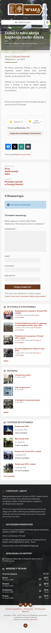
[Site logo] (25, 10)
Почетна (8, 43)
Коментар (11, 229)
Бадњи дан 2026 (22, 426)
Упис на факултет (22, 387)
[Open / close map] (47, 22)
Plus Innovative (32, 619)
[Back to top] (25, 626)
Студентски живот (23, 375)
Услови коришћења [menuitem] (13, 609)
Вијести (16, 43)
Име (7, 256)
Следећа (8, 179)
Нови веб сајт (29, 559)
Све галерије (9, 476)
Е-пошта (10, 266)
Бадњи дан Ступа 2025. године (28, 451)
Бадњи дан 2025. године (25, 464)
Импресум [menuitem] (28, 609)
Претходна (9, 166)
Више (6, 361)
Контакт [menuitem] (25, 611)
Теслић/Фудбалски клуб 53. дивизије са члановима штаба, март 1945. (31, 324)
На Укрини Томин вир (29, 546)
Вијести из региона (29, 43)
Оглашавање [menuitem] (40, 609)
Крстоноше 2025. (22, 439)
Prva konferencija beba (11, 171)
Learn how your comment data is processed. (25, 296)
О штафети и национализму (27, 400)
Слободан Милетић (20, 57)
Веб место (10, 276)
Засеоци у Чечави (17, 536)
